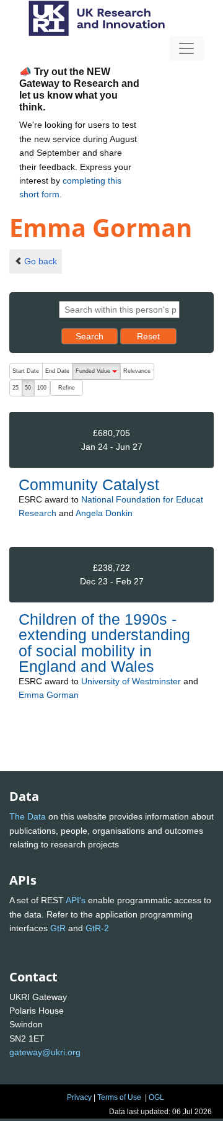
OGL (156, 1097)
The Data (27, 816)
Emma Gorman (49, 695)
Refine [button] (66, 388)
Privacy (79, 1097)
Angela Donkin (104, 513)
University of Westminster (131, 681)
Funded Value (98, 374)
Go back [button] (40, 261)
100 (41, 388)
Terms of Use (119, 1097)
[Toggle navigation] (186, 48)
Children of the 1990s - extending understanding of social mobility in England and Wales (104, 642)
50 (28, 388)
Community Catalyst (89, 484)
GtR (58, 928)
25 (15, 388)
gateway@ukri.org (45, 1052)
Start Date (25, 371)
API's (75, 900)
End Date (57, 371)
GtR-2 (97, 928)
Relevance (137, 371)
